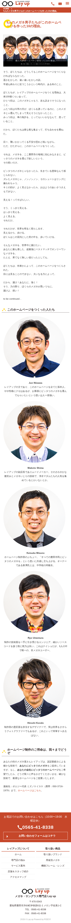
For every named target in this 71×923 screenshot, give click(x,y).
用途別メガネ (53, 860)
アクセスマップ (18, 877)
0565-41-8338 (38, 827)
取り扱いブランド (53, 854)
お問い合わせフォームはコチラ (37, 835)
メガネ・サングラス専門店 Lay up (35, 896)
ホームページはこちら (29, 790)
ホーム (18, 854)
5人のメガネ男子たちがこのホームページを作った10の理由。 (30, 11)
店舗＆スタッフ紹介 (18, 871)
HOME (6, 9)
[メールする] (60, 3)
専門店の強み (18, 860)
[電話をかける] (52, 3)
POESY (47, 919)
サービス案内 (18, 865)
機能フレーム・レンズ (52, 865)
